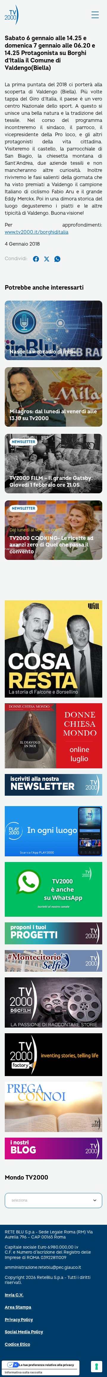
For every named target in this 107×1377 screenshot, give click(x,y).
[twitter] (47, 259)
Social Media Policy (24, 1331)
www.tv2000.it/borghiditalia (36, 232)
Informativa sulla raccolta (23, 1372)
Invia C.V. (14, 1295)
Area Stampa (18, 1307)
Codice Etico (17, 1344)
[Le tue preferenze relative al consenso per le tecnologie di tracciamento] (96, 1366)
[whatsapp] (57, 259)
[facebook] (36, 259)
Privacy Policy (19, 1319)
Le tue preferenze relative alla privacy (46, 1365)
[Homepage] (11, 15)
